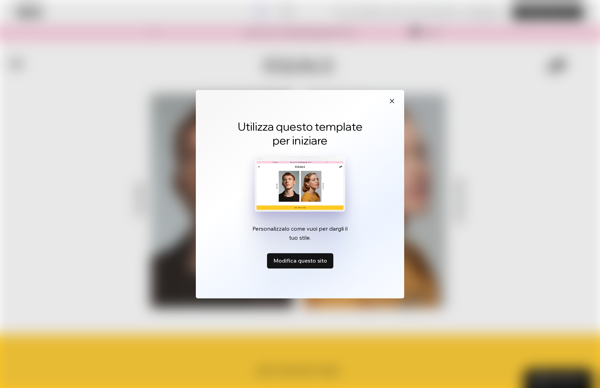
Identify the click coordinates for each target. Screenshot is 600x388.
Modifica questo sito (300, 260)
